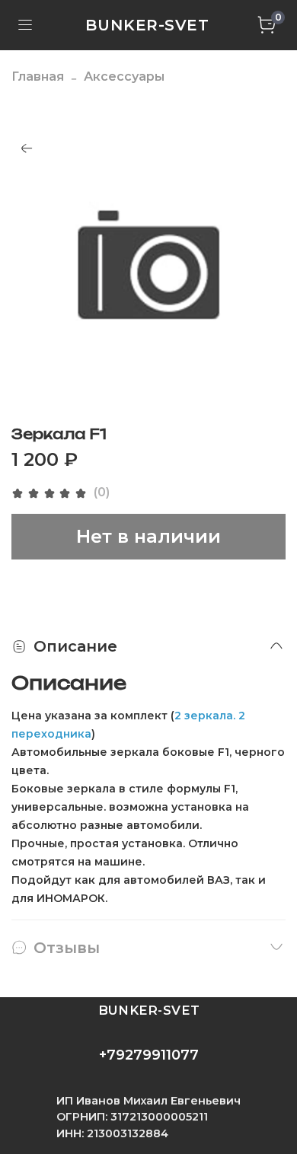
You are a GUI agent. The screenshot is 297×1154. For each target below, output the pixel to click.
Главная (37, 76)
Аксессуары (124, 76)
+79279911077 (149, 1055)
